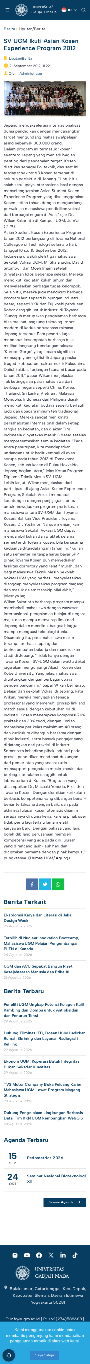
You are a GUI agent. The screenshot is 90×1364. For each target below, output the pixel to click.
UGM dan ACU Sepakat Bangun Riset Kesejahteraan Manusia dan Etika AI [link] (38, 969)
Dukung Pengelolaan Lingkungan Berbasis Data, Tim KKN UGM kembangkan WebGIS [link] (44, 1115)
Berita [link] (9, 29)
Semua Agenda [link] (61, 1202)
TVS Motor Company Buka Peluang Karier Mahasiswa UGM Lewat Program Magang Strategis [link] (43, 1090)
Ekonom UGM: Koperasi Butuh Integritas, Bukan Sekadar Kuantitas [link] (42, 1064)
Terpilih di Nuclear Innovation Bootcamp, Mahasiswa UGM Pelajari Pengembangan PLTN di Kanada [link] (42, 943)
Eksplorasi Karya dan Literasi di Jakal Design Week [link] (38, 918)
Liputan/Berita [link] (32, 29)
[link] (36, 9)
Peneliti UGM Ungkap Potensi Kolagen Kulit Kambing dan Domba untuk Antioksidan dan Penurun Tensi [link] (44, 1010)
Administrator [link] (31, 73)
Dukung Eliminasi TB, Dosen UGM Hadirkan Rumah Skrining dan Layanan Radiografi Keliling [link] (45, 1039)
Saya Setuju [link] (44, 1355)
